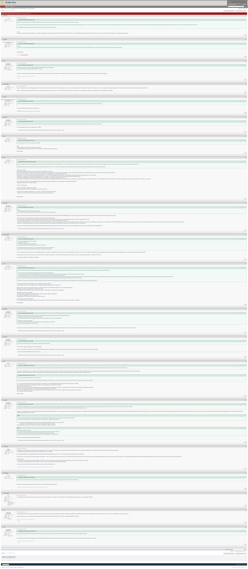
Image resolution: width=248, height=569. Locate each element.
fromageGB (6, 84)
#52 (246, 309)
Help (245, 4)
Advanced (247, 6)
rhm (4, 136)
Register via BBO (232, 4)
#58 (246, 493)
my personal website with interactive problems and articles (28, 111)
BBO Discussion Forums (5, 8)
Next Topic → (245, 551)
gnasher (5, 117)
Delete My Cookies (14, 567)
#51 (246, 263)
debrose (5, 15)
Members (7, 6)
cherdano (5, 446)
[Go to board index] (9, 2)
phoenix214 (6, 493)
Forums (2, 6)
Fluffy (4, 97)
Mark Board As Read (20, 567)
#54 (246, 361)
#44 (246, 84)
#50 (246, 234)
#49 (246, 203)
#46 (246, 117)
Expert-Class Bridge (30, 8)
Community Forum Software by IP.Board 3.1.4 (239, 567)
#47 (246, 136)
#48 (246, 157)
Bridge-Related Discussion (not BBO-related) (18, 8)
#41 (246, 15)
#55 (246, 400)
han (4, 61)
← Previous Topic (231, 551)
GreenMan (5, 473)
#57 (246, 473)
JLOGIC (5, 39)
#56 (246, 446)
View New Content (242, 8)
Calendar (11, 6)
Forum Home (8, 567)
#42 (246, 39)
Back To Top (3, 567)
